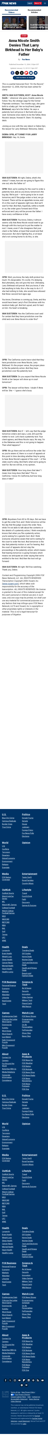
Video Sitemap (16, 1401)
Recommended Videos (11, 11)
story (24, 36)
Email (36, 73)
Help (29, 1397)
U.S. (4, 814)
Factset (37, 1416)
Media (5, 873)
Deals (25, 947)
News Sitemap (34, 1399)
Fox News (9, 3)
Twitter (17, 73)
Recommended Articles (34, 11)
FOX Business (9, 982)
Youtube (19, 1380)
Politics (26, 814)
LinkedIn (29, 1380)
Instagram (15, 1380)
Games (5, 1012)
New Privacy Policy (28, 1392)
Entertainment (29, 873)
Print (31, 73)
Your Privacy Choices (22, 1394)
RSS (38, 1380)
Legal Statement (24, 1421)
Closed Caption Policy (18, 1397)
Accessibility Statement (19, 1399)
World (5, 842)
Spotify (22, 1385)
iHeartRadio (26, 1385)
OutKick (6, 889)
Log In (30, 3)
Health (5, 947)
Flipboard (26, 73)
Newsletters (42, 1380)
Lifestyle (26, 889)
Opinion (26, 842)
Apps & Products (27, 1055)
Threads (22, 73)
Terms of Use (15, 1392)
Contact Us (36, 1397)
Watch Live (28, 1012)
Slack (33, 1380)
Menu (45, 3)
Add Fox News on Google (25, 77)
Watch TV (38, 3)
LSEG (24, 1424)
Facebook (12, 73)
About (5, 1054)
